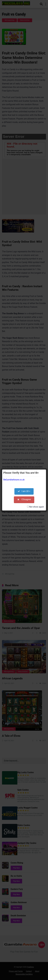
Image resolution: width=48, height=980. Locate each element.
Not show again (36, 507)
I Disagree (26, 499)
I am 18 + (26, 491)
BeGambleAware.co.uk (14, 479)
